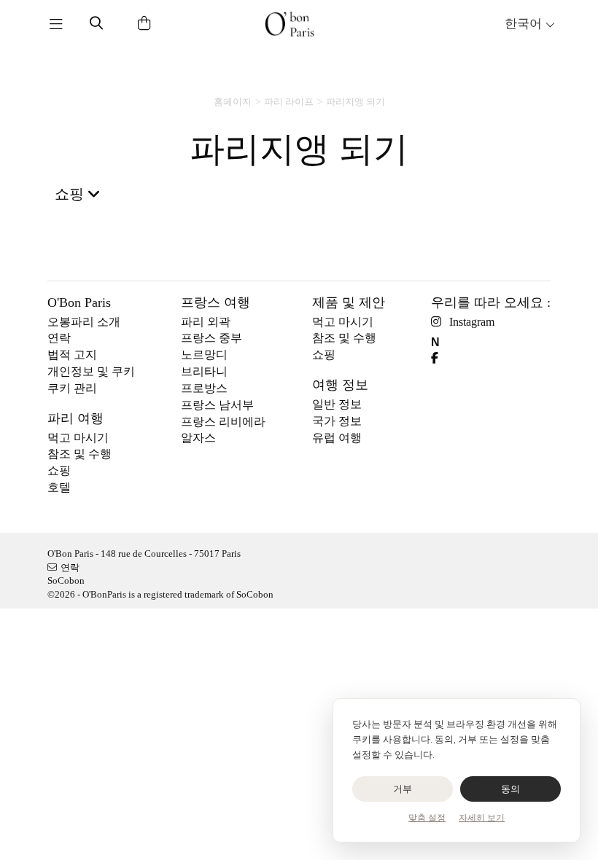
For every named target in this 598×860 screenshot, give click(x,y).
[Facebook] (440, 358)
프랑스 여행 (215, 302)
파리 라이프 (289, 101)
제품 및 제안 (348, 302)
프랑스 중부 (211, 338)
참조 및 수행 (79, 453)
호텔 (59, 487)
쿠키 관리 (72, 388)
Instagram (471, 322)
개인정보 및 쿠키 (91, 371)
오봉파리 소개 (83, 322)
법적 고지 (72, 354)
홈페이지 (233, 101)
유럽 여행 (337, 437)
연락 (59, 338)
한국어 (525, 24)
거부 (403, 788)
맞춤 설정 (427, 818)
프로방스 (204, 388)
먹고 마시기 (78, 437)
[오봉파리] (289, 24)
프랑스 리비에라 (223, 421)
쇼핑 (59, 470)
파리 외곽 (205, 322)
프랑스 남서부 (217, 405)
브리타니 (204, 371)
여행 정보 (340, 385)
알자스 (198, 437)
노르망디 (204, 354)
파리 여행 (75, 418)
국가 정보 (337, 421)
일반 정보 (337, 404)
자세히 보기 (482, 818)
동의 (511, 788)
